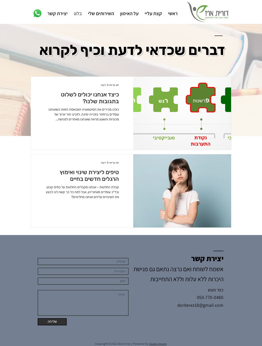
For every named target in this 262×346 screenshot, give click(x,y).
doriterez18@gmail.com (200, 305)
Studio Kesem (158, 344)
